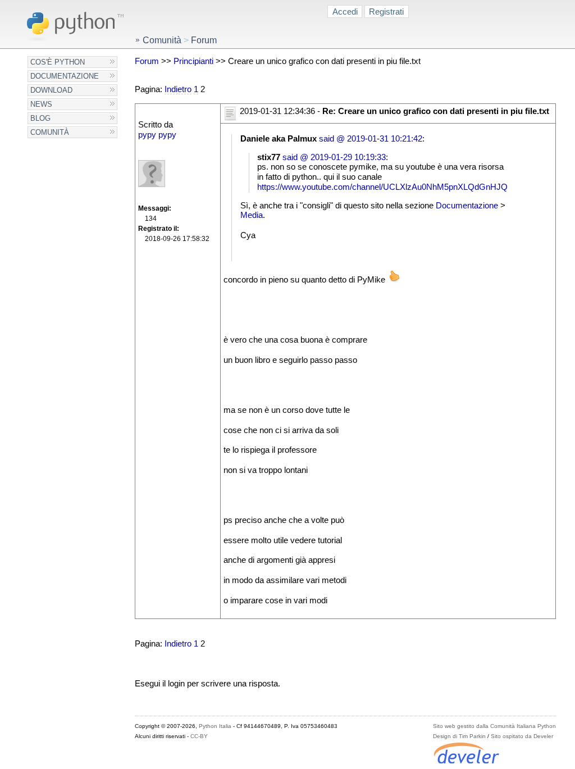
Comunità (49, 132)
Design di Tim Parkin (459, 736)
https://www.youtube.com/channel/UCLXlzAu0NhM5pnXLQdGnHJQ (382, 187)
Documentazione (64, 76)
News (41, 104)
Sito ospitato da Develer (522, 736)
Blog (40, 118)
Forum (147, 61)
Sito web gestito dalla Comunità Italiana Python (494, 726)
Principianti (193, 61)
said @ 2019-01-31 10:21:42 (370, 138)
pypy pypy (157, 134)
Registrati (386, 11)
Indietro (178, 89)
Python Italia (215, 726)
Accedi (345, 11)
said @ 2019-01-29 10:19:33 (334, 157)
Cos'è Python (57, 62)
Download (51, 90)
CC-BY (199, 736)
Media (251, 215)
